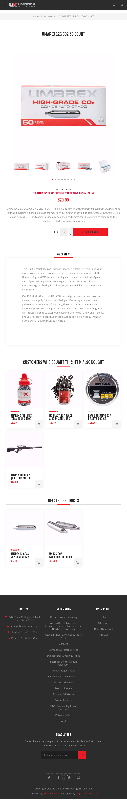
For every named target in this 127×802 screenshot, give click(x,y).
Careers (63, 643)
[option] (21, 166)
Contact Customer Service (63, 649)
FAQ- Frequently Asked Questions (63, 708)
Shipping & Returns (63, 694)
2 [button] (55, 179)
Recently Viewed (103, 628)
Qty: (56, 232)
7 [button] (71, 179)
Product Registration (63, 670)
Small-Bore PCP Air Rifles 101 (63, 676)
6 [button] (68, 179)
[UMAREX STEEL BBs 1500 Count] (24, 389)
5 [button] (65, 179)
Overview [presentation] (63, 254)
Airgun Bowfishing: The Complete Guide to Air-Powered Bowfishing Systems (63, 625)
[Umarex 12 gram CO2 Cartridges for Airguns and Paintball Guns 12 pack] (24, 528)
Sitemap (103, 634)
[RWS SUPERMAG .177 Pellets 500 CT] (102, 389)
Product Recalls (63, 688)
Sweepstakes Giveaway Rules (63, 655)
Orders (103, 617)
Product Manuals (63, 682)
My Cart (115, 3)
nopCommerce (51, 793)
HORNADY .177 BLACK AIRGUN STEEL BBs (60, 417)
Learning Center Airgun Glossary (63, 663)
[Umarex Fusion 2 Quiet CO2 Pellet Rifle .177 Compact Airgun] (24, 449)
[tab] (63, 254)
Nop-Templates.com (87, 793)
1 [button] (52, 179)
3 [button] (59, 179)
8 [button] (74, 179)
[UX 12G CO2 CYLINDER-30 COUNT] (63, 528)
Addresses (103, 622)
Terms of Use (63, 720)
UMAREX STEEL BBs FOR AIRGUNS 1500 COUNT (21, 419)
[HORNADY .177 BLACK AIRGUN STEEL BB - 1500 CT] (63, 389)
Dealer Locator (63, 700)
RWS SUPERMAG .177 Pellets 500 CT (99, 417)
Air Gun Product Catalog (63, 617)
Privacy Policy (63, 715)
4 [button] (62, 179)
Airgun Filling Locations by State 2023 (63, 636)
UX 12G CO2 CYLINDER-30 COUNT (60, 555)
